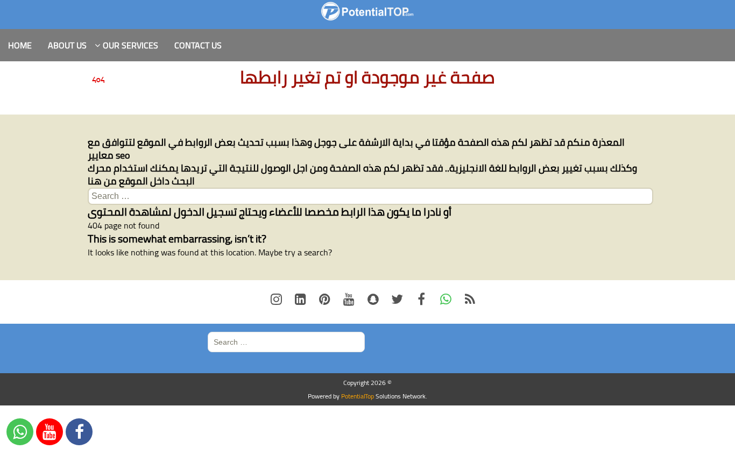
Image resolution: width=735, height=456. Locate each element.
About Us (67, 45)
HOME (20, 45)
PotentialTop (357, 396)
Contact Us (198, 45)
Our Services (130, 45)
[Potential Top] (367, 11)
